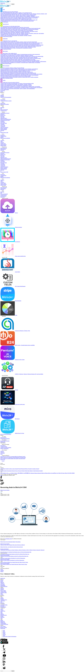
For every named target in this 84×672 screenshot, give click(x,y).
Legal (4, 630)
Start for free (2, 3)
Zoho (1, 612)
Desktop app (2, 622)
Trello (1, 613)
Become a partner (3, 627)
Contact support (3, 591)
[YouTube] (4, 656)
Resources (2, 602)
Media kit (2, 582)
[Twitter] (4, 650)
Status (1, 593)
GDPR (4, 633)
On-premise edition (3, 604)
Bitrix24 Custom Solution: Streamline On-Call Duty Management (12, 560)
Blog (1, 475)
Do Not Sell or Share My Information (9, 636)
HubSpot (2, 614)
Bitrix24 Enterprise (3, 586)
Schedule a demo (3, 592)
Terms (4, 631)
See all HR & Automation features (6, 78)
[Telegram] (4, 653)
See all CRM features (4, 21)
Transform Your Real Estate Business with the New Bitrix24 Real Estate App (14, 556)
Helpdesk (2, 588)
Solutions (2, 598)
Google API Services (4, 624)
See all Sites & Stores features (5, 63)
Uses (1, 601)
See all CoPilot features (4, 89)
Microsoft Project (3, 615)
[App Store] (3, 640)
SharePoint (2, 617)
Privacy (4, 632)
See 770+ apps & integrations (5, 434)
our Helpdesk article (8, 538)
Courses (1, 594)
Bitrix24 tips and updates (4, 490)
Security (4, 634)
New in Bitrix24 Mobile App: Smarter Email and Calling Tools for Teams (13, 564)
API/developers (3, 623)
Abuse (4, 635)
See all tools (2, 90)
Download (2, 605)
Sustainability (2, 585)
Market (1, 620)
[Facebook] (3, 647)
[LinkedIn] (4, 662)
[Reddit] (4, 668)
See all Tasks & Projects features (6, 36)
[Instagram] (4, 659)
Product (1, 580)
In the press (2, 584)
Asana (1, 608)
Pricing (1, 91)
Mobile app (2, 621)
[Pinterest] (4, 665)
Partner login (2, 628)
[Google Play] (4, 643)
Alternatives (2, 600)
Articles (1, 597)
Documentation (3, 606)
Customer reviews (3, 599)
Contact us (2, 583)
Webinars (2, 589)
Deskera (1, 616)
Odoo (1, 618)
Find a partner (2, 626)
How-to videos (3, 590)
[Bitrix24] (5, 2)
